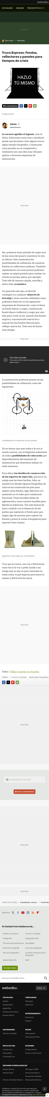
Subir (39, 988)
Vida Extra (29, 1004)
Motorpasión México (33, 1080)
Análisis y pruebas (10, 933)
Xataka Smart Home (10, 1011)
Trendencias (7, 1049)
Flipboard (30, 106)
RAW (27, 960)
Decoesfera (7, 1053)
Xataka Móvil (8, 1004)
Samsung (20, 40)
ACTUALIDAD (7, 8)
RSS (33, 912)
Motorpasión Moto (32, 1037)
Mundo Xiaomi (8, 1015)
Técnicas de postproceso (13, 943)
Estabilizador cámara (28, 902)
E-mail (35, 106)
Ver (25, 791)
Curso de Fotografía (33, 948)
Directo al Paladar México (13, 1080)
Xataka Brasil (8, 1072)
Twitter (26, 106)
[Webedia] (43, 2)
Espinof (28, 1021)
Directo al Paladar (10, 1033)
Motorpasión (30, 1033)
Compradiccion (9, 1056)
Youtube (23, 912)
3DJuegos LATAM (31, 1069)
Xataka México (8, 1069)
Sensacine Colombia (33, 1076)
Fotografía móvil (32, 938)
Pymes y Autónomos (33, 1053)
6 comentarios (11, 106)
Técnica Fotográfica (11, 952)
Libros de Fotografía (11, 948)
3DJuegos (29, 1001)
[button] (14, 124)
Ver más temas (9, 968)
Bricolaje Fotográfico (39, 677)
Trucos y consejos (19, 677)
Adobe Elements (9, 960)
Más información (39, 1094)
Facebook (21, 106)
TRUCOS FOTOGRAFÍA (36, 8)
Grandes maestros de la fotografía (35, 953)
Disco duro (9, 40)
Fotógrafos (7, 938)
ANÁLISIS (20, 8)
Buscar (45, 978)
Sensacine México (32, 1072)
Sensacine (29, 1017)
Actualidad (29, 943)
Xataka (5, 1001)
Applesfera (7, 1008)
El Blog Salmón (31, 1049)
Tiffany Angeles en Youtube (24, 671)
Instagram (28, 912)
